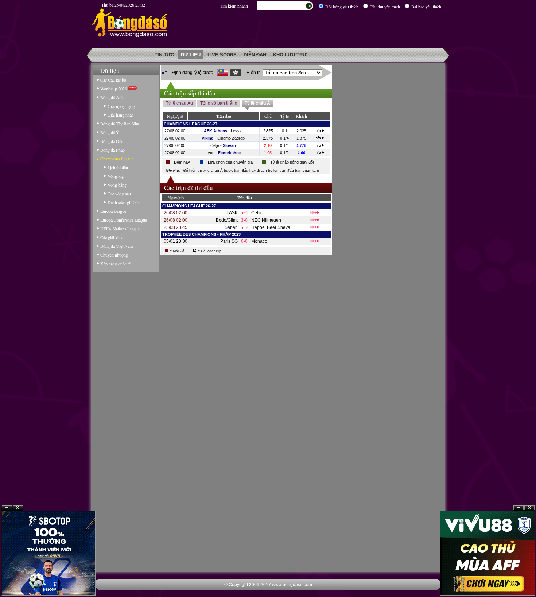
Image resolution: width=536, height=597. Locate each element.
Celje (214, 145)
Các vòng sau (119, 193)
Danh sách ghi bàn (124, 202)
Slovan (229, 145)
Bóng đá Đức (111, 141)
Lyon (210, 153)
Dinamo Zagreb (231, 138)
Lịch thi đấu (118, 167)
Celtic (257, 212)
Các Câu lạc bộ (113, 80)
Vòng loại (116, 176)
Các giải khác (111, 237)
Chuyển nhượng (114, 255)
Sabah (231, 227)
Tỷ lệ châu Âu (179, 103)
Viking (208, 138)
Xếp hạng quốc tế (115, 263)
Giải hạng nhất (120, 115)
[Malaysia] (222, 72)
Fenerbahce (229, 153)
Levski (236, 131)
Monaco (259, 241)
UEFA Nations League (120, 228)
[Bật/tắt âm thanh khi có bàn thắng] (164, 72)
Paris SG (229, 241)
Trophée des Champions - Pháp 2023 (201, 234)
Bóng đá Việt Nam (116, 246)
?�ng (529, 579)
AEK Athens (215, 131)
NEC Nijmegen (266, 220)
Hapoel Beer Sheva (270, 227)
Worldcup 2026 (114, 88)
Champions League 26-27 (190, 124)
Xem (518, 579)
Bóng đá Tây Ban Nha (119, 123)
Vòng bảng (117, 185)
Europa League (113, 211)
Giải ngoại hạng (121, 106)
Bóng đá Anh (112, 97)
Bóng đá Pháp (112, 150)
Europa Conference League (123, 220)
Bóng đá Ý (109, 132)
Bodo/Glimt (227, 220)
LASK (232, 212)
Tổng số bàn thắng (218, 103)
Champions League (116, 158)
